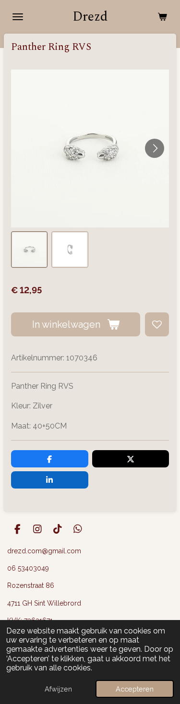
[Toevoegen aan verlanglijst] (157, 324)
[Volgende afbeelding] (154, 148)
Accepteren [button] (135, 689)
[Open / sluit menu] (17, 16)
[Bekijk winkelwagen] (162, 16)
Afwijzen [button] (58, 689)
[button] (29, 249)
